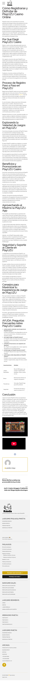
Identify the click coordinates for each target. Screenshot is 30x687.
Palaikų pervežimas (6, 553)
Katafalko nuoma (5, 559)
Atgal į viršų (4, 677)
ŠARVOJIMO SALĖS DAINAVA (8, 587)
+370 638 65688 (5, 658)
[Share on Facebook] (15, 454)
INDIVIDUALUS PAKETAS (7, 527)
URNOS (3, 602)
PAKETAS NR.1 (5, 617)
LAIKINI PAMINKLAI (6, 607)
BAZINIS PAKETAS (6, 523)
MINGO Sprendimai (10, 675)
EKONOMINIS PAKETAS (7, 521)
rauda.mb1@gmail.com (7, 660)
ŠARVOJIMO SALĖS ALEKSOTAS (8, 585)
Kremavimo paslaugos (7, 549)
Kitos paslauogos (6, 565)
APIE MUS (4, 652)
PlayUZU (21, 94)
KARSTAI (4, 604)
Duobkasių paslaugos (6, 563)
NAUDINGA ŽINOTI (6, 649)
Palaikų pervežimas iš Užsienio (9, 557)
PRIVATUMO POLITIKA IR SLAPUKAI (9, 647)
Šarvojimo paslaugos (6, 547)
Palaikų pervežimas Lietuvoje (9, 555)
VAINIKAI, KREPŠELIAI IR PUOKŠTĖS (9, 609)
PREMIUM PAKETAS (6, 525)
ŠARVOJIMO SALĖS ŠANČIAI (8, 592)
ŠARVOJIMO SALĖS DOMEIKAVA (8, 594)
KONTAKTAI (4, 654)
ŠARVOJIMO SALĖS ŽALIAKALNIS (9, 589)
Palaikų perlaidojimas (6, 561)
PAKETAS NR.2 (5, 619)
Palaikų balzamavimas (6, 551)
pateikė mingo (10, 468)
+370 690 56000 (5, 656)
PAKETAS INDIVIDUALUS (7, 624)
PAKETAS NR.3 (5, 622)
